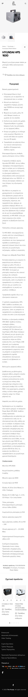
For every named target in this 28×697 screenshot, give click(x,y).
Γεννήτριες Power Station (9, 48)
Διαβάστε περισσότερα (7, 600)
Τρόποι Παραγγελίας (8, 649)
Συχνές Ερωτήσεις (7, 644)
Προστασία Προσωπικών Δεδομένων (13, 655)
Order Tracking (6, 638)
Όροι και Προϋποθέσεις (9, 658)
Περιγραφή (14, 84)
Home (4, 46)
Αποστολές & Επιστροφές (9, 635)
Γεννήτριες (11, 46)
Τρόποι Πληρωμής (7, 647)
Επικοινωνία (5, 632)
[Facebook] (2, 672)
